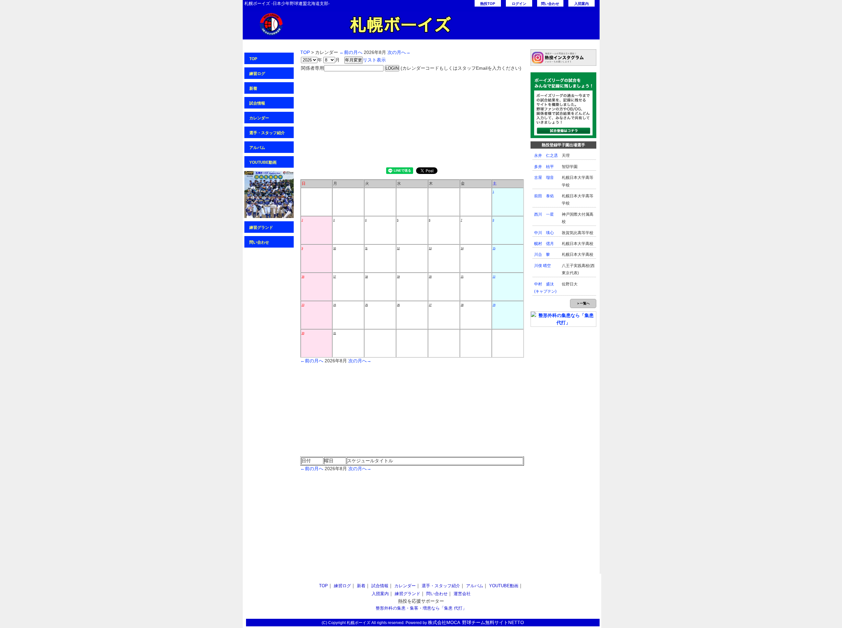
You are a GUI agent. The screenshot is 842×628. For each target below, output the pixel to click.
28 (462, 304)
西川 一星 (544, 214)
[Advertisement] (412, 118)
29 (494, 304)
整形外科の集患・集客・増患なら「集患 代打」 (421, 608)
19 (398, 276)
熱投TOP (487, 4)
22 (494, 276)
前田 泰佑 (544, 196)
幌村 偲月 (544, 243)
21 (462, 276)
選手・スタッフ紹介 (267, 133)
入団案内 (581, 4)
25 (366, 304)
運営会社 (462, 593)
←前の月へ (350, 52)
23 (303, 304)
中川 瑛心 (544, 232)
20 (430, 276)
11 (366, 248)
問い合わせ (550, 4)
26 (398, 304)
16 (303, 276)
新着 (253, 88)
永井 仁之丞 (546, 155)
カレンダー (259, 118)
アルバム (257, 147)
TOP (253, 59)
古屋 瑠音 (544, 177)
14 (462, 248)
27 (430, 304)
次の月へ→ (398, 52)
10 (334, 248)
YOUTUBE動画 (263, 162)
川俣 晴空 (542, 265)
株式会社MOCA (444, 622)
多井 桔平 (544, 166)
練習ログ (257, 73)
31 (334, 333)
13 (430, 248)
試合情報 (257, 103)
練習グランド (261, 227)
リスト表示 (374, 59)
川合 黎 (542, 254)
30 (303, 333)
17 (334, 276)
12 (398, 248)
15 (494, 248)
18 (366, 276)
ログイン (519, 4)
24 (334, 304)
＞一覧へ (583, 303)
